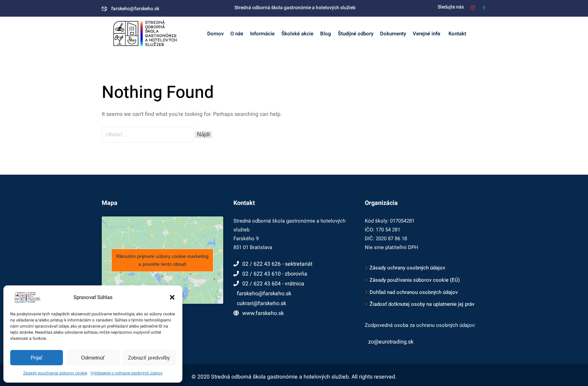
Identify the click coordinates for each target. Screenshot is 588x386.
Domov (215, 33)
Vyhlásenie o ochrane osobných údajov (127, 373)
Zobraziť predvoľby (149, 358)
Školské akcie (297, 33)
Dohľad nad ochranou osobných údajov (414, 292)
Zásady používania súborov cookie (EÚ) (415, 280)
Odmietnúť (93, 358)
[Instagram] (473, 7)
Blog (325, 33)
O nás (236, 33)
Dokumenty (393, 33)
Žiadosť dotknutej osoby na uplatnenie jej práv (422, 304)
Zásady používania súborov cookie (55, 373)
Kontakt (456, 33)
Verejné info (426, 33)
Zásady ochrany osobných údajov (407, 267)
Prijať (37, 358)
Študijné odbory (355, 33)
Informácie (262, 33)
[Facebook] (484, 7)
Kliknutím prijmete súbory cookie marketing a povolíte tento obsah (162, 260)
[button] (172, 297)
